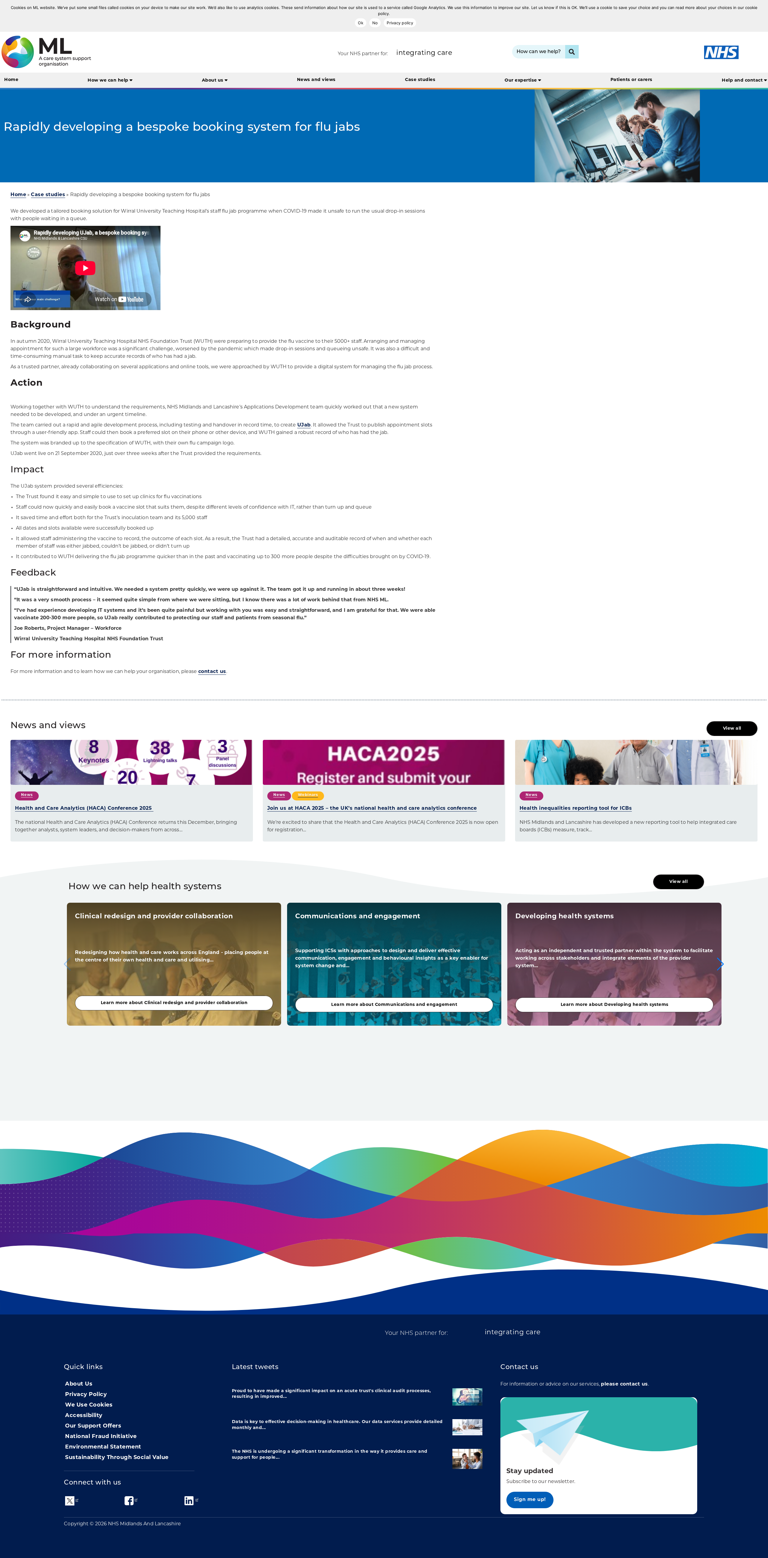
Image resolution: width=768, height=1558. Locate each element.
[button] (720, 964)
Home (11, 80)
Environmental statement (103, 1447)
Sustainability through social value (117, 1458)
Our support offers (93, 1426)
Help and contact (743, 80)
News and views (316, 80)
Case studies (420, 80)
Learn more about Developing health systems (614, 1005)
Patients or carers (631, 80)
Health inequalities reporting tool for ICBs (576, 808)
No (375, 22)
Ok (360, 22)
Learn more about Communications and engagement (394, 1005)
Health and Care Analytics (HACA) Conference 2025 (84, 808)
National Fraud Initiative (101, 1437)
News (27, 795)
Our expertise (521, 80)
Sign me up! (530, 1499)
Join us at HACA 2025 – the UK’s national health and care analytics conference (372, 808)
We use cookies (88, 1405)
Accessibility (84, 1416)
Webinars (308, 795)
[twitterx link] (69, 1501)
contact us (212, 671)
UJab (304, 425)
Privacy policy (400, 22)
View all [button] (732, 728)
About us (213, 80)
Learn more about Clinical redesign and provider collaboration (174, 1003)
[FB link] (129, 1500)
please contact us (624, 1384)
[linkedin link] (189, 1500)
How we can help (109, 80)
